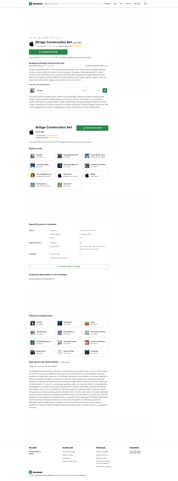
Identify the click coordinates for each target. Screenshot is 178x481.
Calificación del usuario (65, 46)
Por (41, 46)
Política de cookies (101, 458)
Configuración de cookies (103, 466)
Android (128, 3)
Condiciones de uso (102, 455)
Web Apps (137, 3)
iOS (121, 3)
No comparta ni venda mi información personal (103, 462)
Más (145, 3)
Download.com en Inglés (70, 461)
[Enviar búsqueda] (45, 3)
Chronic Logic (66, 362)
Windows (107, 3)
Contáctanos (66, 458)
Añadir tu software (68, 455)
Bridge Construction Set (59, 42)
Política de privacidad (102, 452)
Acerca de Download (69, 452)
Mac (115, 3)
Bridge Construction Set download (40, 279)
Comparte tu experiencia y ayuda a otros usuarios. (75, 57)
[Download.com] (35, 3)
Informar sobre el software (70, 266)
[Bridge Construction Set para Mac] (31, 43)
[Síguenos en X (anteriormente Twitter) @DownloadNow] (135, 452)
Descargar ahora (50, 52)
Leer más (106, 65)
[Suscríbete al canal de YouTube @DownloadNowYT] (138, 452)
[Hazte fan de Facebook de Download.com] (131, 452)
